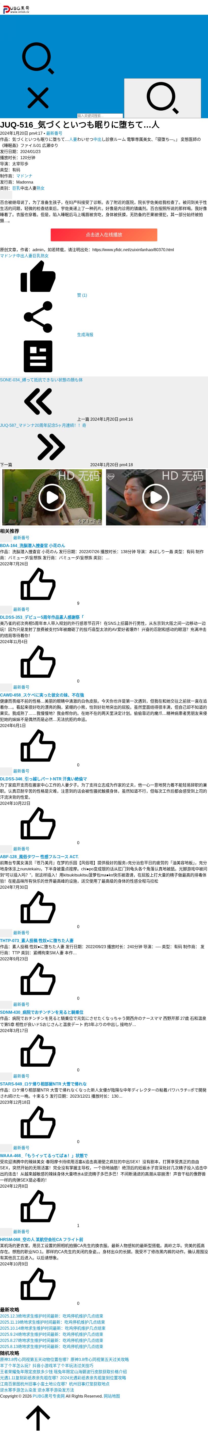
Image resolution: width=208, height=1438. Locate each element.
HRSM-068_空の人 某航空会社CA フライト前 (41, 1239)
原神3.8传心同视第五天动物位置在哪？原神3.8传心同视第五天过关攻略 (64, 1359)
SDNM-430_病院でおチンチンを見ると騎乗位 (41, 1012)
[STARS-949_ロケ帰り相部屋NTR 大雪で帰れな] (6, 1076)
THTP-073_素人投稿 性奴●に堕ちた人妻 (37, 941)
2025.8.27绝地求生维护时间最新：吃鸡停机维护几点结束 (51, 1340)
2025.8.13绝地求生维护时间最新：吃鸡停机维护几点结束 (51, 1346)
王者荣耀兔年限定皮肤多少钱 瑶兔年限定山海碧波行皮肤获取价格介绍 (63, 1372)
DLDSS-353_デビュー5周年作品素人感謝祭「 (42, 617)
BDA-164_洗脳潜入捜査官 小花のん (32, 545)
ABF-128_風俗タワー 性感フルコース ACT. (39, 857)
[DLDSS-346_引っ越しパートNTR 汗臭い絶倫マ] (6, 771)
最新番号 (54, 133)
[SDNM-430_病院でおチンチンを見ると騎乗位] (6, 1004)
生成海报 (84, 334)
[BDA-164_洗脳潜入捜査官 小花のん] (6, 538)
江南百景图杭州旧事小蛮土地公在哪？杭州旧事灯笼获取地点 (55, 1384)
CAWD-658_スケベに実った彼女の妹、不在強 (42, 695)
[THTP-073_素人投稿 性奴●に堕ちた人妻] (6, 933)
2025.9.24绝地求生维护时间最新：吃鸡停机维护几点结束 (51, 1334)
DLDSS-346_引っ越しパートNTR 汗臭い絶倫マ (43, 779)
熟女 (41, 188)
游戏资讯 (8, 30)
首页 (4, 18)
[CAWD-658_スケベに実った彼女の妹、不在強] (6, 687)
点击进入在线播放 (104, 234)
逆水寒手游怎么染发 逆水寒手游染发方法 (37, 1390)
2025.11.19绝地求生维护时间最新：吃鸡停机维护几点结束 (52, 1322)
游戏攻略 (8, 24)
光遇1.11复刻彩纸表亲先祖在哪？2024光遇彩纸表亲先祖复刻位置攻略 (63, 1378)
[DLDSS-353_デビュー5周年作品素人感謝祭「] (6, 609)
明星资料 (8, 36)
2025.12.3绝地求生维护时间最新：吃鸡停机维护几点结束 (51, 1316)
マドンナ (24, 176)
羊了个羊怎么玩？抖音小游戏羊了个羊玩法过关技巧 (46, 1366)
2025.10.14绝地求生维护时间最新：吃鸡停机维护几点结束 (53, 1328)
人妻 (73, 139)
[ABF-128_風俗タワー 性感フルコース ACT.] (6, 849)
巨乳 (16, 188)
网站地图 (112, 1396)
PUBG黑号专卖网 (49, 1396)
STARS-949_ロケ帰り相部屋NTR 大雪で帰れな (43, 1084)
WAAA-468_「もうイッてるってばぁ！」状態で (44, 1156)
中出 (97, 139)
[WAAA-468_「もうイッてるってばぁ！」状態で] (6, 1148)
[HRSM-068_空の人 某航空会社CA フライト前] (6, 1232)
